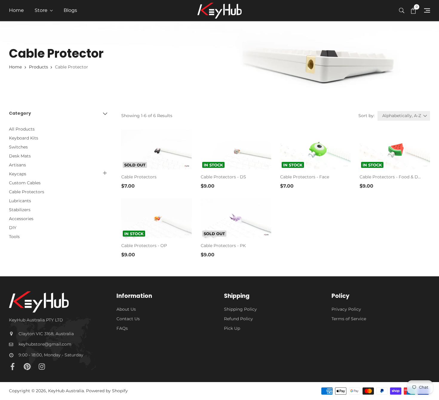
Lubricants (20, 200)
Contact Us (128, 318)
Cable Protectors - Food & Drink (390, 177)
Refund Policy (238, 318)
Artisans (17, 165)
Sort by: (366, 115)
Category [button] (20, 113)
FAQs (122, 328)
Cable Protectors (26, 191)
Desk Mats (20, 156)
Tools (14, 236)
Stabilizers (19, 209)
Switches (18, 147)
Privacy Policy (346, 309)
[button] (401, 10)
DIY (12, 227)
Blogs (70, 10)
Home (16, 10)
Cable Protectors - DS (223, 177)
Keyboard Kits (23, 138)
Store (42, 10)
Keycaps (17, 174)
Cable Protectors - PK (223, 245)
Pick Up (232, 328)
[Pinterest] (27, 366)
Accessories (21, 218)
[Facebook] (12, 366)
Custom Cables (25, 183)
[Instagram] (41, 366)
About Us (126, 309)
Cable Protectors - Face (304, 177)
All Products (22, 129)
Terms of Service (348, 318)
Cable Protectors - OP (144, 245)
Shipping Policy (240, 309)
